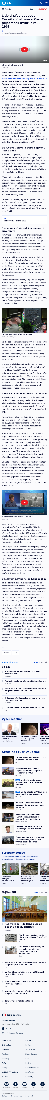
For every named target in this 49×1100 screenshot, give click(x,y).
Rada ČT (28, 1058)
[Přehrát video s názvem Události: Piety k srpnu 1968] (24, 49)
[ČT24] (6, 3)
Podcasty (5, 1058)
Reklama (28, 1045)
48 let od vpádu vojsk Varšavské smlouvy (16, 517)
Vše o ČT (5, 1076)
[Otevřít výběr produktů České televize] (46, 3)
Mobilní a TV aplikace (10, 1072)
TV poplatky (6, 1049)
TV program (6, 1040)
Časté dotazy (30, 1072)
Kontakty (29, 1076)
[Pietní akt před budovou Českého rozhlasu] (24, 320)
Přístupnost (29, 1096)
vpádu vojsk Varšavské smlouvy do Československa (24, 78)
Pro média (29, 1040)
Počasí (4, 1063)
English (4, 1096)
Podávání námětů (32, 1067)
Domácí (6, 653)
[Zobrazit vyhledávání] (41, 3)
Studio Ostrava (31, 1054)
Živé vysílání (6, 1045)
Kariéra (28, 1063)
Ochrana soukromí (15, 1096)
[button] (24, 49)
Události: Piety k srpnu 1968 (11, 65)
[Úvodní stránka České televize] (11, 1014)
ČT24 (3, 31)
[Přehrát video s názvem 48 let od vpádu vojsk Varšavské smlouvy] (24, 502)
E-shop (4, 1067)
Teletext (5, 1054)
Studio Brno (30, 1049)
